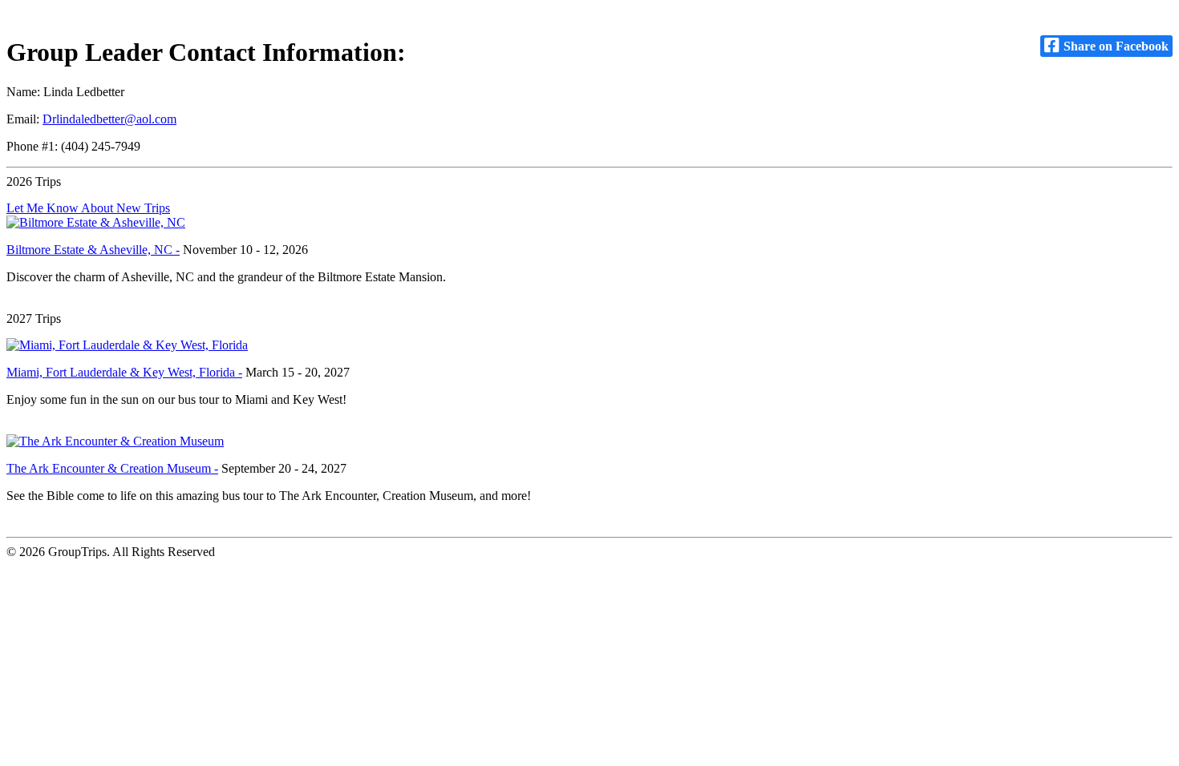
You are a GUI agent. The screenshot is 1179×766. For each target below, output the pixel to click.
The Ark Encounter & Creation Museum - (112, 468)
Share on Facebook (1114, 46)
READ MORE (44, 304)
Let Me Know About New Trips (88, 208)
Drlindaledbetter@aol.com (109, 119)
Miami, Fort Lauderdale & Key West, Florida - (124, 372)
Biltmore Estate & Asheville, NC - (93, 249)
